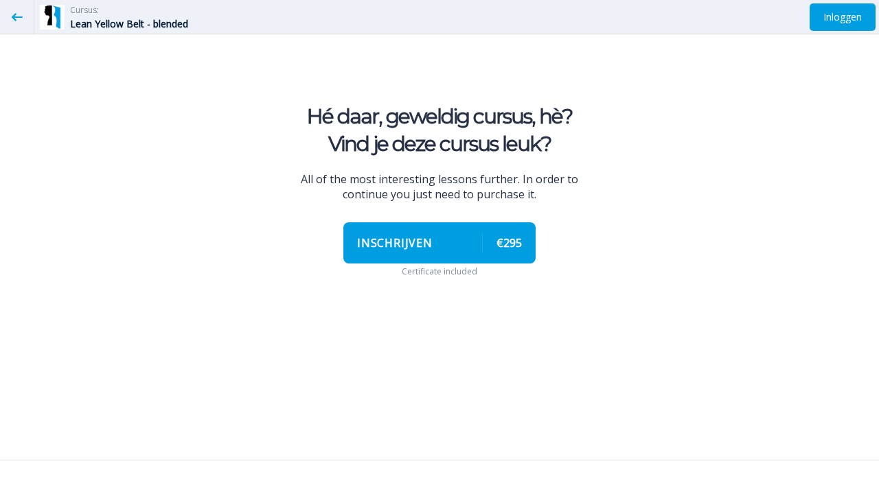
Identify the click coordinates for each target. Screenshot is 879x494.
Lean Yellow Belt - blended (129, 23)
